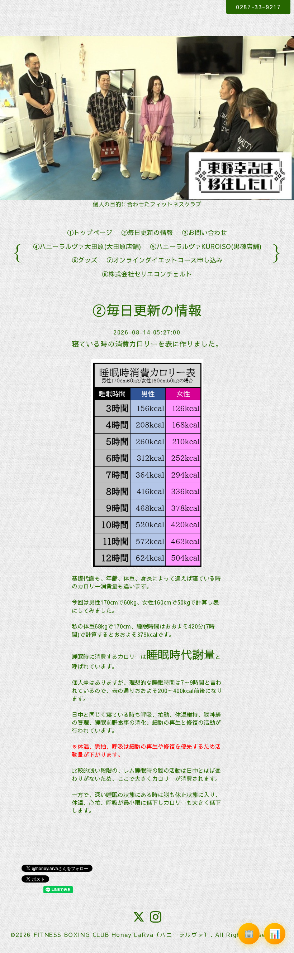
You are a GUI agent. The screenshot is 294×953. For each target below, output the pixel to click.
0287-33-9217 (258, 7)
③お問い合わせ (204, 232)
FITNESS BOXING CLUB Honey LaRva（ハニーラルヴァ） (121, 934)
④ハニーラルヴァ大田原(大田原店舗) (87, 246)
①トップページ (89, 232)
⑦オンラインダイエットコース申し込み (164, 259)
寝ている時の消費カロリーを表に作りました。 (147, 343)
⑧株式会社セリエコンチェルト (147, 273)
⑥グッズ (85, 259)
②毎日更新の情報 (147, 232)
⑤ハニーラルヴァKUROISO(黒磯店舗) (205, 246)
